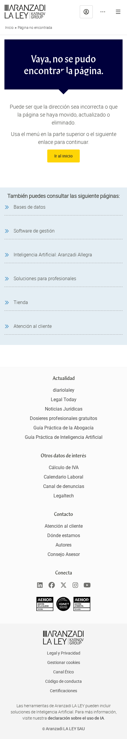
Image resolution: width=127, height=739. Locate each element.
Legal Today (63, 399)
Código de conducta (63, 681)
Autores (63, 545)
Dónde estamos (63, 535)
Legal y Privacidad (63, 653)
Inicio (9, 27)
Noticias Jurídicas (63, 409)
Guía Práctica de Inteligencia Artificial (63, 437)
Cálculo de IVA (64, 467)
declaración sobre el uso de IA (76, 718)
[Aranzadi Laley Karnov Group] (25, 12)
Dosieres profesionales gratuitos (63, 418)
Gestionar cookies (63, 662)
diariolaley (63, 390)
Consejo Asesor (64, 554)
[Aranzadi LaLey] (63, 638)
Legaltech (63, 496)
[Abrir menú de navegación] (118, 11)
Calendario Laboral (63, 477)
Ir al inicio (63, 156)
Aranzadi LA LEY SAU (65, 728)
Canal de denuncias (63, 486)
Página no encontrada (35, 27)
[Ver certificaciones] (63, 609)
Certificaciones (63, 690)
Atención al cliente (64, 526)
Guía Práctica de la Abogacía (63, 428)
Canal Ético (63, 672)
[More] (102, 11)
